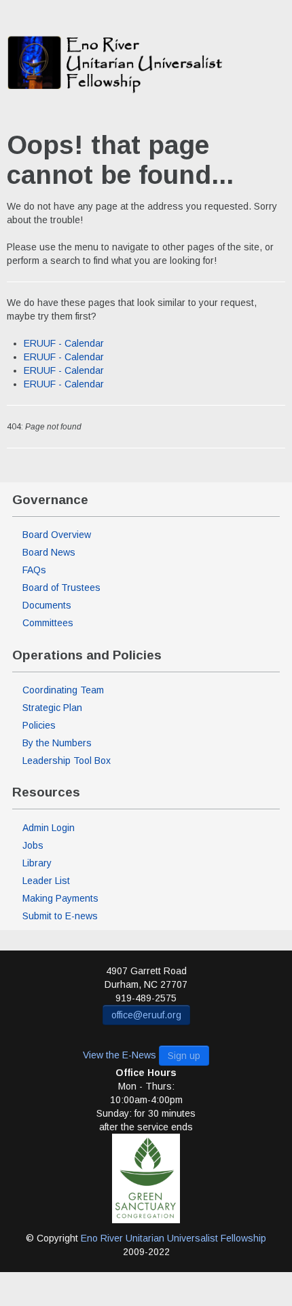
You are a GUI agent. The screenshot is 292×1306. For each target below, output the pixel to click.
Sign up (184, 1055)
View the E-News (119, 1054)
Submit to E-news (60, 915)
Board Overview (56, 534)
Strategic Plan (52, 707)
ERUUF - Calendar (64, 343)
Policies (39, 725)
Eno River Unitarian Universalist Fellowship (173, 1238)
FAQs (34, 569)
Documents (46, 605)
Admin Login (48, 827)
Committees (47, 622)
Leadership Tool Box (66, 760)
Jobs (32, 845)
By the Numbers (57, 742)
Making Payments (60, 898)
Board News (48, 552)
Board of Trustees (61, 587)
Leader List (46, 880)
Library (37, 863)
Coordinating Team (63, 690)
